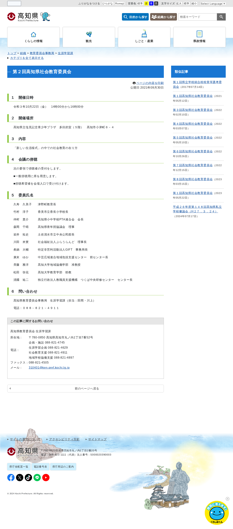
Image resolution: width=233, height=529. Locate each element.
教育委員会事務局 (42, 53)
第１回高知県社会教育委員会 (193, 95)
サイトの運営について (25, 439)
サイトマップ (97, 439)
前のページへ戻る (87, 388)
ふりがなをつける (89, 3)
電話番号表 (40, 466)
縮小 (194, 3)
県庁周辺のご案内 (63, 466)
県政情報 (199, 41)
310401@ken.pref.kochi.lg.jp (49, 367)
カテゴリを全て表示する (27, 57)
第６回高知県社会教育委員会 (193, 151)
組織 (23, 53)
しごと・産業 (144, 41)
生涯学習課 (65, 53)
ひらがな (107, 3)
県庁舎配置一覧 (18, 466)
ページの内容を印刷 (150, 83)
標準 (140, 3)
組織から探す (166, 17)
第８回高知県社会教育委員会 (193, 179)
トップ (11, 53)
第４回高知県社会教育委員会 (193, 123)
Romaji (119, 3)
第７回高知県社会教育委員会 (193, 165)
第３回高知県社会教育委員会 (193, 109)
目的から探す (138, 17)
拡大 (179, 3)
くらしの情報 (33, 41)
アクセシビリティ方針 (64, 439)
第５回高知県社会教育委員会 (193, 137)
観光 (89, 41)
